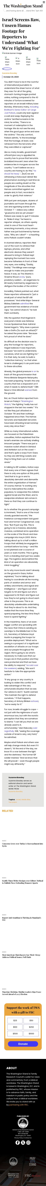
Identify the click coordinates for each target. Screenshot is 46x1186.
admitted (24, 303)
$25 (15, 1020)
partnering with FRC (18, 1104)
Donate (23, 1044)
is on (34, 371)
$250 (31, 1027)
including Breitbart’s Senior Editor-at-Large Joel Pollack (21, 109)
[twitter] (18, 61)
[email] (28, 61)
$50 (31, 1020)
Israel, (19, 799)
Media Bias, (26, 799)
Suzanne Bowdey (9, 73)
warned (28, 390)
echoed (34, 701)
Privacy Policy (18, 1138)
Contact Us (28, 1138)
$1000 (31, 1033)
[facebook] (7, 61)
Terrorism (13, 802)
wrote (22, 277)
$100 (15, 1027)
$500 (15, 1033)
